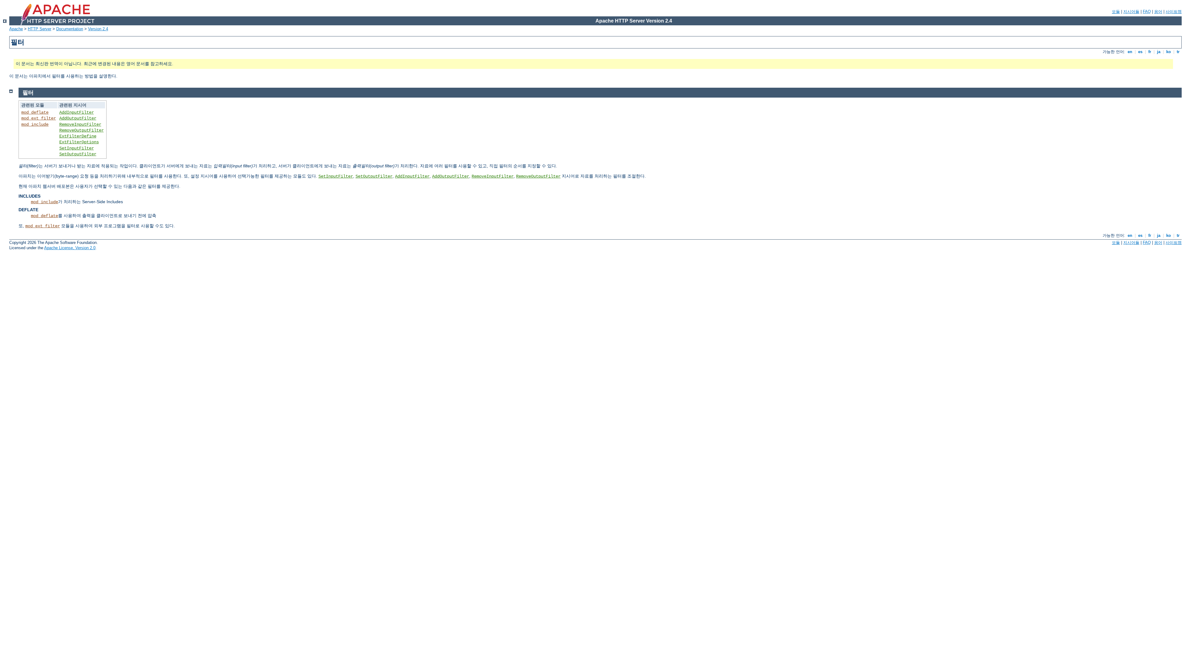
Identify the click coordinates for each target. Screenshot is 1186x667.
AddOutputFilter (77, 118)
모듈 (1116, 11)
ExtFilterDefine (77, 136)
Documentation (69, 29)
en (1129, 51)
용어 (1158, 11)
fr (1149, 51)
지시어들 (1131, 11)
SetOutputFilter (77, 154)
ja (1159, 51)
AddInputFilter (76, 112)
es (1140, 51)
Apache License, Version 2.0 (69, 247)
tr (1178, 51)
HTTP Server (39, 29)
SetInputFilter (76, 148)
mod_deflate (34, 112)
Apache (16, 29)
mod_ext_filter (38, 118)
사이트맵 (1174, 11)
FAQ (1147, 11)
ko (1168, 51)
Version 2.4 (98, 29)
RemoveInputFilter (80, 124)
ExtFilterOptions (79, 142)
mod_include (34, 124)
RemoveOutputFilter (81, 130)
